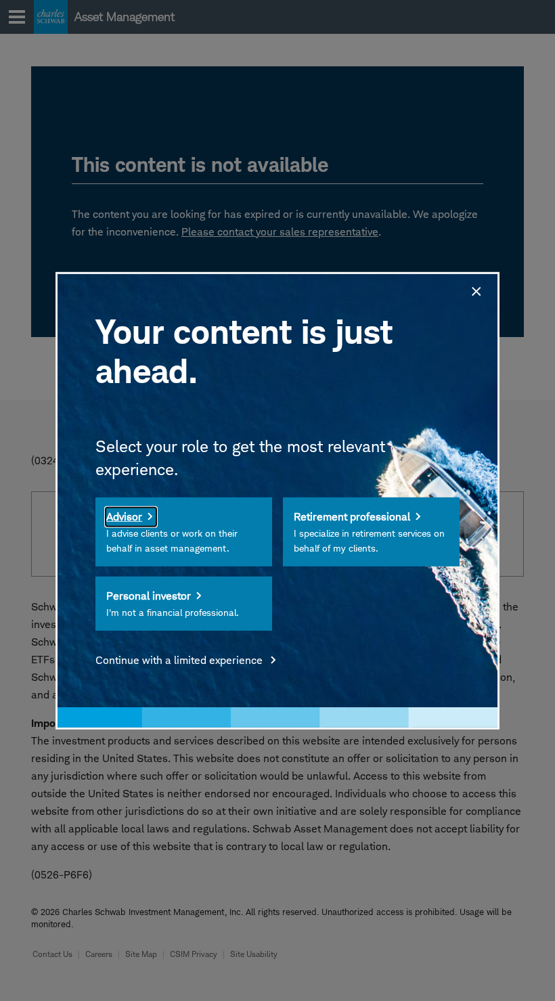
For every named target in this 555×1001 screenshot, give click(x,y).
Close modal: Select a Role (475, 289)
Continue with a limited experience (180, 660)
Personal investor (148, 596)
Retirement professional (352, 516)
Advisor (124, 516)
